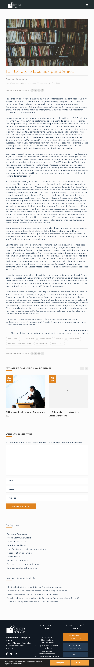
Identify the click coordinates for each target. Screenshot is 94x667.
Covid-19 (59, 339)
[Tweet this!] (35, 90)
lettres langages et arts (19, 343)
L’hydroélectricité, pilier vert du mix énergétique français (34, 587)
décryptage (74, 339)
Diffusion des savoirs (16, 542)
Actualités (47, 651)
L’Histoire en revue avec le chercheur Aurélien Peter (32, 594)
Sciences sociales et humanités (34, 83)
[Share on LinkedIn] (42, 90)
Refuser (79, 663)
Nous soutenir (47, 643)
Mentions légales (47, 654)
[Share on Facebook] (32, 90)
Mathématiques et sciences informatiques (27, 549)
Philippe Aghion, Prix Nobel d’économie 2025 (25, 414)
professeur (57, 343)
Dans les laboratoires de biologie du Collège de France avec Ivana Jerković (43, 598)
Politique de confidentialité (47, 656)
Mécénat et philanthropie (19, 553)
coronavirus (45, 339)
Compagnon (13, 339)
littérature (41, 343)
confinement (28, 339)
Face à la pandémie (13, 83)
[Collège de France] (47, 4)
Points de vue (13, 557)
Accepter (60, 663)
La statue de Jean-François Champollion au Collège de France (37, 591)
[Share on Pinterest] (39, 90)
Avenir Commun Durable (19, 538)
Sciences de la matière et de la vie (23, 564)
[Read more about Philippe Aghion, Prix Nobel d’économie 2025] (25, 391)
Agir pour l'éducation (17, 534)
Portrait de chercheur (17, 560)
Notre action (47, 640)
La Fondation (47, 637)
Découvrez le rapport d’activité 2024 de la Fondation (32, 602)
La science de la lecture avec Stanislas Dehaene (64, 414)
